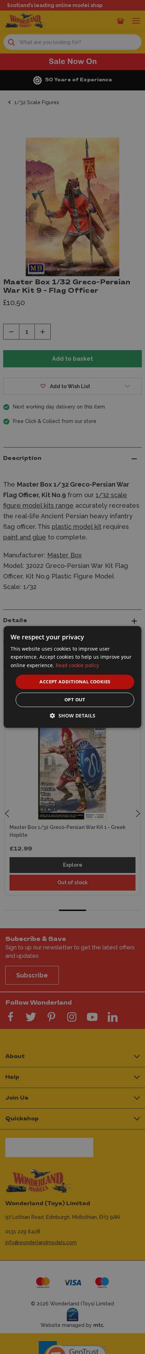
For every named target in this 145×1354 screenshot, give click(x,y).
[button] (72, 716)
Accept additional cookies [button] (74, 681)
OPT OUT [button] (75, 700)
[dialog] (72, 677)
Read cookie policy (77, 665)
